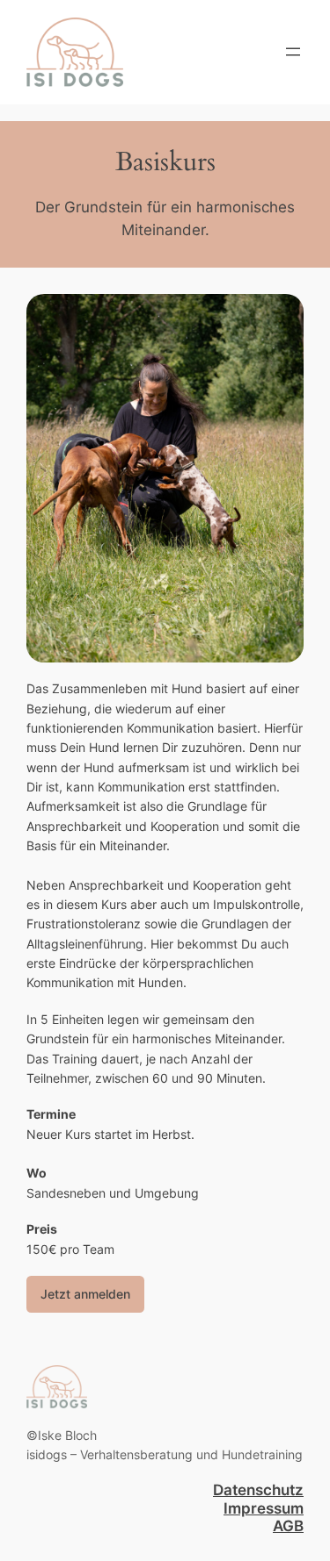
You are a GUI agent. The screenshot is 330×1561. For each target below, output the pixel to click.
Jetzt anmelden (85, 1293)
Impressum (264, 1508)
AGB (288, 1526)
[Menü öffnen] (293, 51)
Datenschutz (258, 1490)
